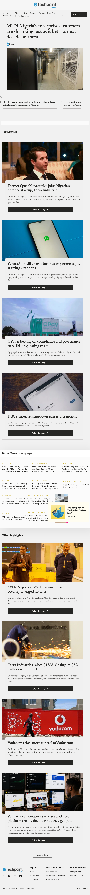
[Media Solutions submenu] (28, 16)
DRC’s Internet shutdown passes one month (42, 416)
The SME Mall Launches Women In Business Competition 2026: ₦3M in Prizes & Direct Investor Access (15, 501)
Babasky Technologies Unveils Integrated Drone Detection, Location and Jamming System (45, 486)
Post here (70, 516)
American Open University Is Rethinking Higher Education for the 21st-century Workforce (39, 501)
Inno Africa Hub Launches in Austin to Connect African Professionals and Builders (44, 469)
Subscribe (77, 15)
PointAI (13, 44)
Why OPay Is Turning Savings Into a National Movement (14, 518)
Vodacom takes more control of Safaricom (40, 743)
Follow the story (38, 209)
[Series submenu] (44, 13)
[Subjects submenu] (37, 13)
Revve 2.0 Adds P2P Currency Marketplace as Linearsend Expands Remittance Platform (14, 486)
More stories (42, 855)
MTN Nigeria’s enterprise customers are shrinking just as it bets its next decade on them (43, 32)
